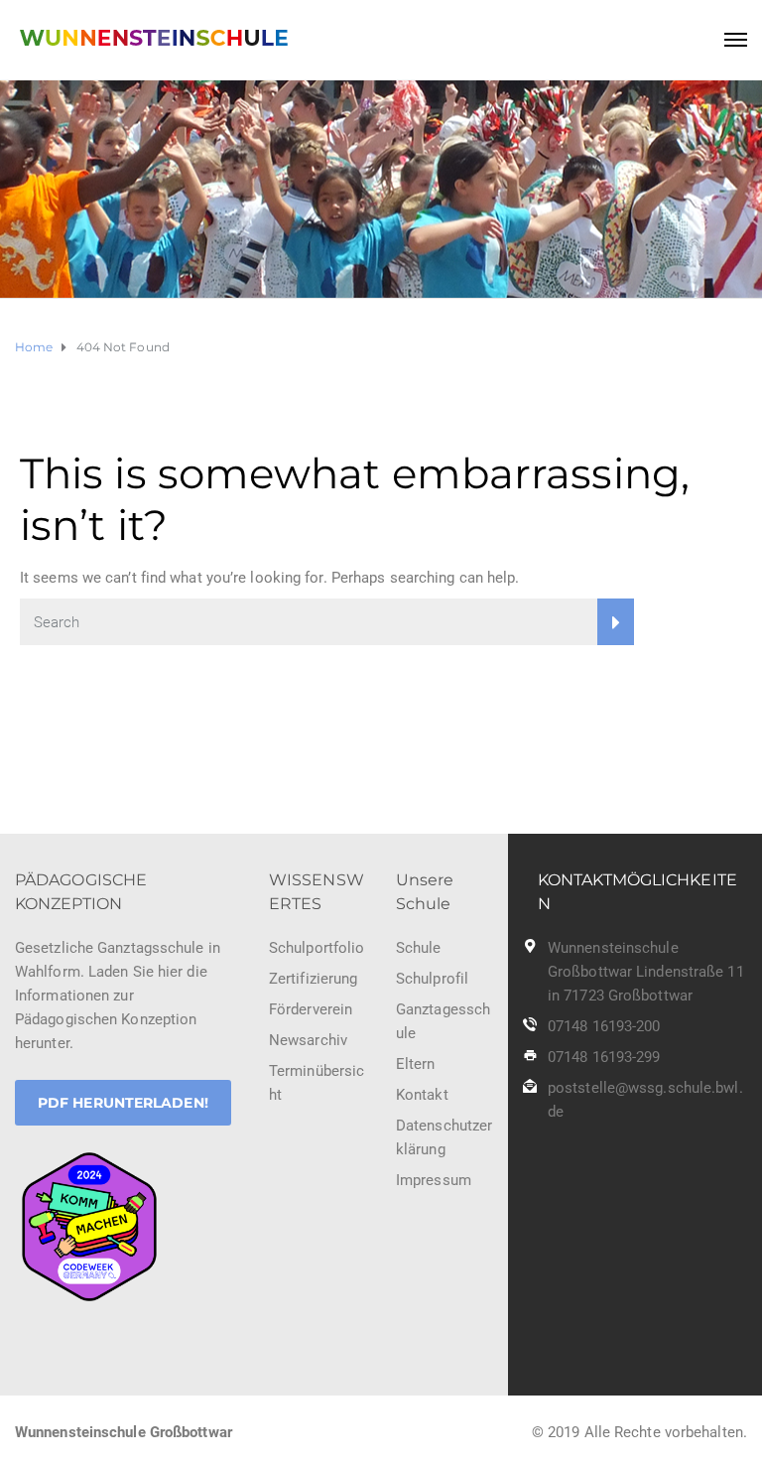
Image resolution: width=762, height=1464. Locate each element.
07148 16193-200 (604, 1026)
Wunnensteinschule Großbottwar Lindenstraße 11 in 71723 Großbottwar (646, 971)
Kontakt (422, 1095)
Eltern (416, 1064)
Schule (419, 948)
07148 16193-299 (604, 1057)
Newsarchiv (308, 1040)
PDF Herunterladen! (123, 1103)
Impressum (433, 1180)
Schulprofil (432, 979)
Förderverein (310, 1009)
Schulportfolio (316, 948)
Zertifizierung (313, 979)
